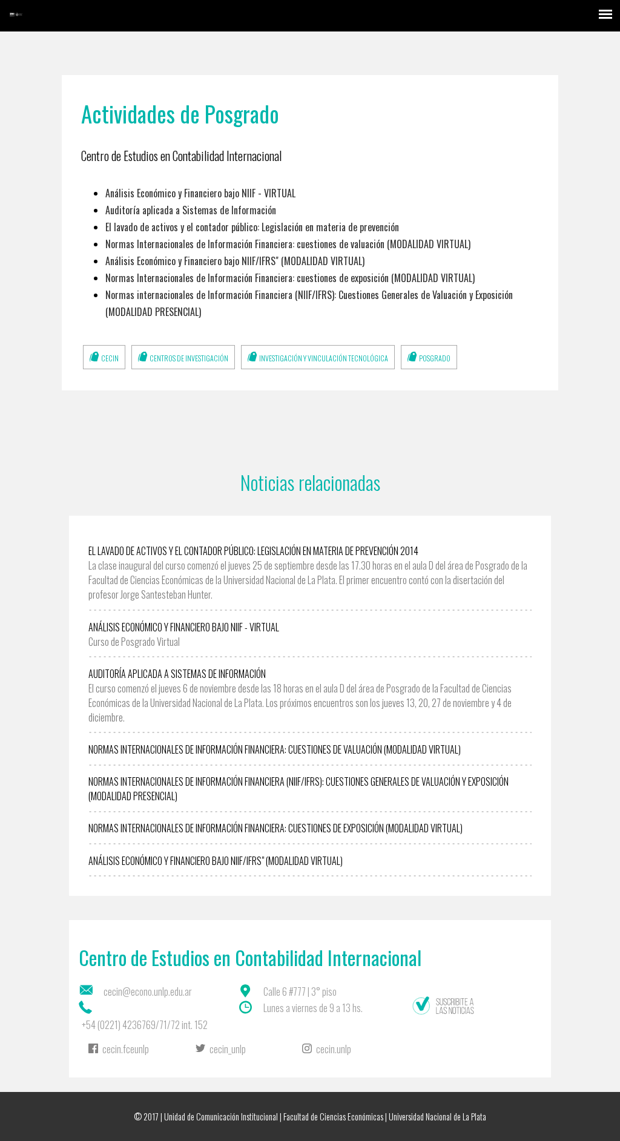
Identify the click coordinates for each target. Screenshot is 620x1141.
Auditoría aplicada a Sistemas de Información (190, 210)
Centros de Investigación (189, 358)
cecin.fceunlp (125, 1049)
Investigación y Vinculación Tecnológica (323, 358)
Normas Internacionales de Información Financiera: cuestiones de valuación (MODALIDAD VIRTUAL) (287, 244)
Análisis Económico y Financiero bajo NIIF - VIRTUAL (200, 193)
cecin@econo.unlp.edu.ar (148, 991)
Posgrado (434, 358)
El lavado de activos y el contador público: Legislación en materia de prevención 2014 (253, 551)
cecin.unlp (333, 1049)
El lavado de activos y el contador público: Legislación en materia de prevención (252, 227)
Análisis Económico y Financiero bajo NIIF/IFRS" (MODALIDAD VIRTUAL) (234, 261)
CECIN (110, 358)
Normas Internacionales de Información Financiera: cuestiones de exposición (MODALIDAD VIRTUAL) (290, 278)
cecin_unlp (227, 1049)
